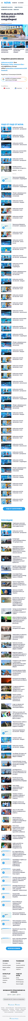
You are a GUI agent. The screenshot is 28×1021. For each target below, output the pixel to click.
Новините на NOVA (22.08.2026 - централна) (19, 128)
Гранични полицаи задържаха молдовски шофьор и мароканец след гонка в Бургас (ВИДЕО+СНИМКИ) (18, 645)
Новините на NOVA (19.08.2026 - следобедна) (19, 335)
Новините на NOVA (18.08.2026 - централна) (19, 390)
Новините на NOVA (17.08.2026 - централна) (19, 452)
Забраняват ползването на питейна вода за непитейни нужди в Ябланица (19, 637)
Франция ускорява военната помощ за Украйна (18, 591)
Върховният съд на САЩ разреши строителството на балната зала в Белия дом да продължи (19, 932)
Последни (5, 963)
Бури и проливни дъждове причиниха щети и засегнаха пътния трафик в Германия (19, 941)
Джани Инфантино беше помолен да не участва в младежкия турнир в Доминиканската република (19, 620)
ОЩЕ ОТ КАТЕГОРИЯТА (14, 508)
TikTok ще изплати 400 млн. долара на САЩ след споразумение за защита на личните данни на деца (19, 715)
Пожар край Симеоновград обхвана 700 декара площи (19, 540)
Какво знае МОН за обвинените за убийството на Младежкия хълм (17, 845)
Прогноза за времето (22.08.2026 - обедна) (18, 730)
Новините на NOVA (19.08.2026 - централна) (19, 327)
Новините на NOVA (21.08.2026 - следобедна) (19, 185)
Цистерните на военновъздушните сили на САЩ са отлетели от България (19, 772)
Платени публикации (19, 1012)
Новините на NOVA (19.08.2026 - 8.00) (17, 366)
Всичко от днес (7, 965)
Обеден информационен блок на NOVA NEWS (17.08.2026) (19, 469)
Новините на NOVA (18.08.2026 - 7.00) (17, 437)
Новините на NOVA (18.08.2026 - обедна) (18, 413)
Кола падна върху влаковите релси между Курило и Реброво (19, 575)
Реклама (2, 1007)
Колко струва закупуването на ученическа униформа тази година (18, 871)
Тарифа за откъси (4, 1009)
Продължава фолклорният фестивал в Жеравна (19, 895)
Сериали (5, 980)
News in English (19, 984)
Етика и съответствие (8, 1012)
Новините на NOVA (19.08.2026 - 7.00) (17, 374)
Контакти (17, 1009)
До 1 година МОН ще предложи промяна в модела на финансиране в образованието (19, 854)
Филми (4, 982)
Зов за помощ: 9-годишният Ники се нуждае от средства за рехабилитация (19, 820)
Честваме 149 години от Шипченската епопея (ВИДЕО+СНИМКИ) (19, 755)
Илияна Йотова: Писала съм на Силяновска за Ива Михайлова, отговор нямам (19, 764)
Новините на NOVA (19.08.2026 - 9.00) (17, 358)
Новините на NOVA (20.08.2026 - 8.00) (17, 295)
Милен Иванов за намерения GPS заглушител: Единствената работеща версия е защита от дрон (18, 905)
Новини (14, 2)
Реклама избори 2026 (10, 1007)
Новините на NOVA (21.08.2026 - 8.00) (17, 217)
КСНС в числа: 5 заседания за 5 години (18, 627)
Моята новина (6, 967)
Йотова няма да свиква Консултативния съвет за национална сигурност (19, 672)
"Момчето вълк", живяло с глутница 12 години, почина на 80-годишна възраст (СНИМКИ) (19, 724)
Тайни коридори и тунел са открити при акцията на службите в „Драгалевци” (19, 923)
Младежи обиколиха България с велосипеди (18, 802)
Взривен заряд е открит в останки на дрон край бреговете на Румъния (19, 567)
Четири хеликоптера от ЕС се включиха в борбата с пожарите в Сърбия (19, 611)
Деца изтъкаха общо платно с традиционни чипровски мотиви (18, 837)
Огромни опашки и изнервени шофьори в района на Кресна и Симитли (18, 796)
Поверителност (6, 1010)
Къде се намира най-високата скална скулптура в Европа (18, 706)
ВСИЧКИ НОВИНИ (14, 948)
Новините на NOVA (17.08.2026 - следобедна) (19, 460)
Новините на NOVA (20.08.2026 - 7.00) (17, 303)
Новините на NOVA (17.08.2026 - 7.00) (17, 500)
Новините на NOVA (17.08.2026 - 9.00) (17, 484)
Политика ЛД (12, 1010)
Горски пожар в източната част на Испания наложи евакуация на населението (18, 697)
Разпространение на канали (20, 1007)
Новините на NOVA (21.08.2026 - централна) (19, 159)
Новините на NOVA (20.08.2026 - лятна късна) (17, 241)
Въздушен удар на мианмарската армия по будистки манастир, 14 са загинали (19, 655)
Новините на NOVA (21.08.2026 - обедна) (18, 201)
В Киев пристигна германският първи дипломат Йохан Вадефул (19, 779)
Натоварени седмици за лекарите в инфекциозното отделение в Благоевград (19, 862)
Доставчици (11, 1009)
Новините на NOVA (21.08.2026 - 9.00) (17, 209)
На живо (20, 2)
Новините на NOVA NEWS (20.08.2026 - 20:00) (19, 248)
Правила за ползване (20, 1010)
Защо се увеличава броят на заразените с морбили (19, 811)
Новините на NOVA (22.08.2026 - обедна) (18, 136)
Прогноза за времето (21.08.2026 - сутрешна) (19, 225)
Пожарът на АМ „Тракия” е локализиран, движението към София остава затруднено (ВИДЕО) (19, 663)
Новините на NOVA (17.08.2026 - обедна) (18, 476)
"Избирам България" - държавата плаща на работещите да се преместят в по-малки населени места (18, 549)
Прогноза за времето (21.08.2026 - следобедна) (19, 178)
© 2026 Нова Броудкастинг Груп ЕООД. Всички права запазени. (14, 1016)
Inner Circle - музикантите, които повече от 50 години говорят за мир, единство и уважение (18, 828)
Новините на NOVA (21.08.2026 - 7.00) (17, 233)
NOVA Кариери (20, 981)
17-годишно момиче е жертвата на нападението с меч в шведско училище (18, 689)
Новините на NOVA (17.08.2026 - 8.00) (17, 492)
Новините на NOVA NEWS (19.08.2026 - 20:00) (19, 319)
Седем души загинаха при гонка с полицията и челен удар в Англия (19, 524)
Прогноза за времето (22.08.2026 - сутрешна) (19, 913)
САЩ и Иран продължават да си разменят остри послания (18, 788)
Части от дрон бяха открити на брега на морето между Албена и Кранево (19, 584)
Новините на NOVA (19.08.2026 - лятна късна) (19, 311)
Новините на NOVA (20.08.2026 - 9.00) (17, 288)
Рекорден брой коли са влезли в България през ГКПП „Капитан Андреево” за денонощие (19, 888)
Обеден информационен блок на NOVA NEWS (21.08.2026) (19, 194)
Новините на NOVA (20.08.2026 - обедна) (18, 280)
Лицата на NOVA (20, 965)
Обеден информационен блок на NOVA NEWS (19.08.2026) (19, 344)
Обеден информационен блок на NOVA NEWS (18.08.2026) (19, 406)
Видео (4, 969)
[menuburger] (2, 2)
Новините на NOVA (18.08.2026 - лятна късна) (19, 382)
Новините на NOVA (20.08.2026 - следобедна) (17, 265)
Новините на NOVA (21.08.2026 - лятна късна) (19, 143)
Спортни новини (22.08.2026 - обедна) (18, 738)
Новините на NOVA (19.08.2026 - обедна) (18, 350)
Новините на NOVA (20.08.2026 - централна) (19, 256)
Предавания (6, 978)
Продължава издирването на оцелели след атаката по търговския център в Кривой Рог (19, 559)
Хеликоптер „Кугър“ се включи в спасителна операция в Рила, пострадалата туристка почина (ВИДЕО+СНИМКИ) (18, 601)
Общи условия (23, 1009)
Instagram (5, 64)
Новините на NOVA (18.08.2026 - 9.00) (17, 421)
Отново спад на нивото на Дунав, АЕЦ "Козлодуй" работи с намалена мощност (19, 880)
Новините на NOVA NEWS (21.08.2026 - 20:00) (19, 151)
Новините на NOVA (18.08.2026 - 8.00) (17, 429)
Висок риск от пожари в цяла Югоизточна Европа (19, 679)
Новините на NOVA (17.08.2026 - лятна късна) (19, 445)
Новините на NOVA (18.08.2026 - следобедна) (19, 397)
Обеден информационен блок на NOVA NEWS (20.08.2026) (19, 273)
